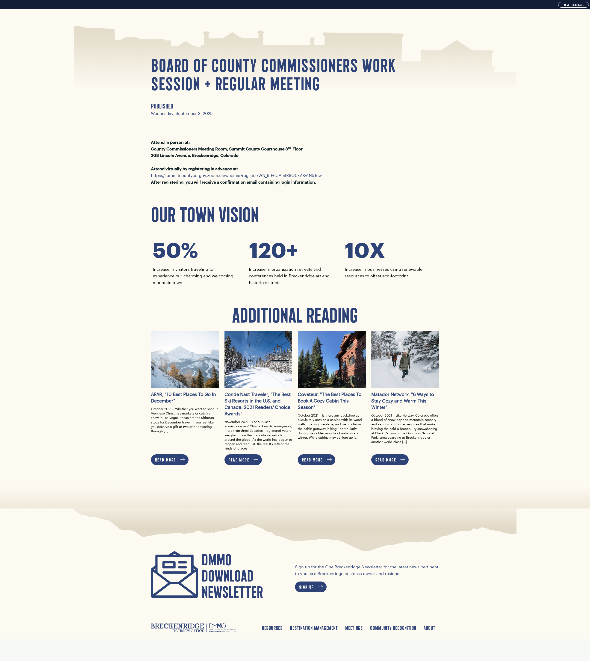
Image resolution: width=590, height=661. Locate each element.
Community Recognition (393, 628)
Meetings (354, 628)
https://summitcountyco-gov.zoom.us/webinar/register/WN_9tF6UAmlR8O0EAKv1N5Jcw (236, 175)
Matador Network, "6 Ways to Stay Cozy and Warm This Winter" (402, 400)
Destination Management (314, 628)
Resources (272, 628)
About (429, 628)
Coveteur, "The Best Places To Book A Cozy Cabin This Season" (329, 400)
